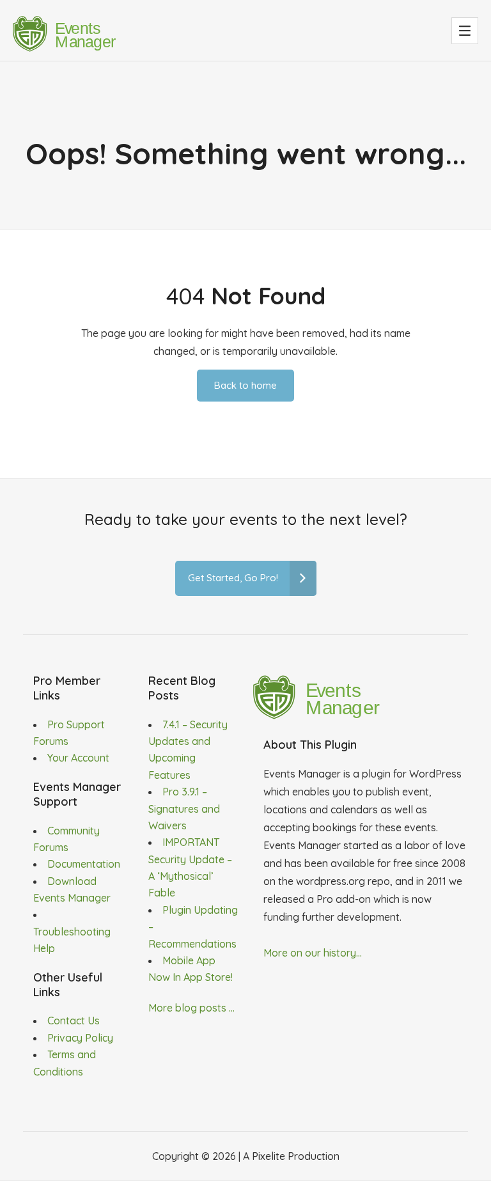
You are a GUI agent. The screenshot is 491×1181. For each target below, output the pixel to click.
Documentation (83, 863)
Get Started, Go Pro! (233, 578)
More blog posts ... (191, 1007)
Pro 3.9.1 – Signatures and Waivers (184, 808)
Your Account (78, 757)
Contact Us (73, 1020)
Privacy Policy (80, 1037)
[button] (464, 30)
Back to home (245, 385)
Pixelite (268, 1156)
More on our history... (312, 952)
